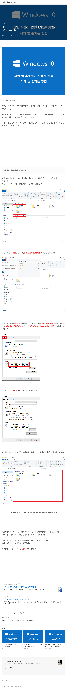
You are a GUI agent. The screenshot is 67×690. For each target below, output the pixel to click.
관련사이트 (4, 680)
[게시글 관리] (10, 613)
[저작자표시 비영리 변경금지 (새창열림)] (21, 613)
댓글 (3, 653)
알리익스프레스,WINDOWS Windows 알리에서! (20, 587)
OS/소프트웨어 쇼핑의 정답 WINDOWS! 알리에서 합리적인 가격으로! (24, 589)
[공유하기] (8, 613)
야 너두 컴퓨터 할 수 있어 (9, 2)
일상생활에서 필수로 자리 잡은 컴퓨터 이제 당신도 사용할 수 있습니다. (23, 663)
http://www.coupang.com (11, 597)
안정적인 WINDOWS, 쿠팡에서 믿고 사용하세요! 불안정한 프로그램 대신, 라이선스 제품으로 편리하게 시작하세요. (33, 603)
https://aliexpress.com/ (11, 584)
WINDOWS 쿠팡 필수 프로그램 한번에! (17, 600)
